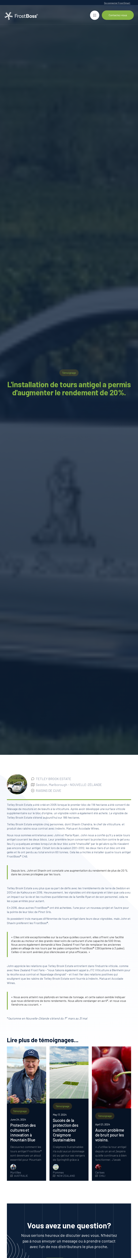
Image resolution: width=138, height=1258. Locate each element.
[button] (94, 15)
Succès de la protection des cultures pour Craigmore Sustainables (65, 1130)
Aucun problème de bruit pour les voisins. (109, 1135)
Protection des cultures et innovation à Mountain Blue (23, 1132)
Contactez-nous (118, 15)
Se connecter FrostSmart (117, 3)
